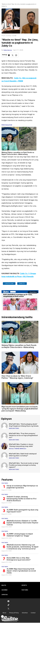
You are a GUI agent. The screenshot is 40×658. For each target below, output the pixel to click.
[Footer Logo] (9, 618)
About (4, 613)
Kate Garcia (8, 50)
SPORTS (24, 585)
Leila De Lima (9, 283)
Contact (33, 613)
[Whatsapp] (16, 55)
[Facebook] (9, 55)
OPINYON (4, 594)
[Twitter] (12, 55)
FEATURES (25, 590)
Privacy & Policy (14, 613)
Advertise (25, 613)
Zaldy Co (22, 283)
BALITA (4, 585)
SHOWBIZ (4, 590)
